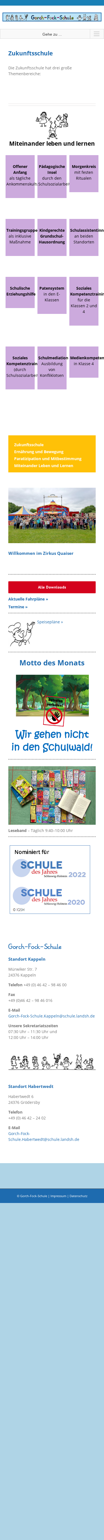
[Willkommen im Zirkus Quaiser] (52, 515)
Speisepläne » (50, 621)
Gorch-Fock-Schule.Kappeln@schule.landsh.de (51, 1016)
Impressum (58, 1196)
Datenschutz (78, 1196)
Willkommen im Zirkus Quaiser (40, 553)
